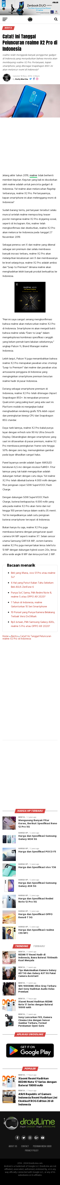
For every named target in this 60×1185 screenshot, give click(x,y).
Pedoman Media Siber (42, 1146)
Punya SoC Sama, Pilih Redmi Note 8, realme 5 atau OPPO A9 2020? (31, 595)
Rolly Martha (21, 79)
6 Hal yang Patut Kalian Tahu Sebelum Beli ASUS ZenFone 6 (32, 585)
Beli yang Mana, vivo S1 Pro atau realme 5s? (33, 575)
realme (33, 175)
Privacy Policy (31, 1150)
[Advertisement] (30, 145)
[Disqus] (30, 692)
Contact (25, 1146)
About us (13, 1146)
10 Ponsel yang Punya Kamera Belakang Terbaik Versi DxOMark (33, 614)
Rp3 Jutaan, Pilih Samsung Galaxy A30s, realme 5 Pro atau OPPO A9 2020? (33, 624)
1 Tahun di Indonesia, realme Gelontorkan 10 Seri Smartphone (29, 604)
